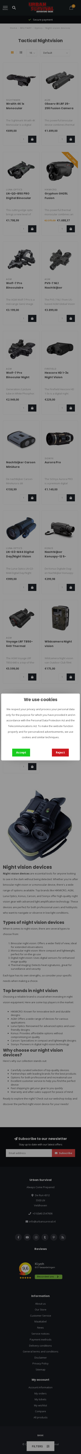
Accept (21, 752)
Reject (60, 752)
